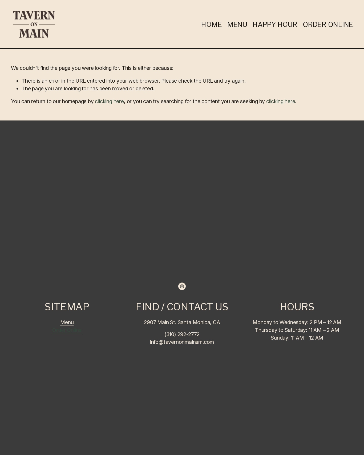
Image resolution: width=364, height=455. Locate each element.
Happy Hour (275, 24)
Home (211, 24)
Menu (237, 24)
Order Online (328, 24)
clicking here (109, 101)
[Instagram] (182, 286)
